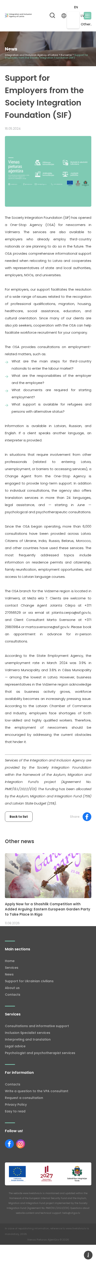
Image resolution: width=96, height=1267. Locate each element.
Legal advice (15, 1046)
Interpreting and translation (28, 1039)
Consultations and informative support (37, 1026)
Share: (75, 816)
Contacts (12, 994)
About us (12, 988)
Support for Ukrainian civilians (29, 981)
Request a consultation (24, 1098)
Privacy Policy (16, 1104)
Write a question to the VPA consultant (36, 1091)
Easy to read (15, 1111)
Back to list (19, 816)
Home (10, 961)
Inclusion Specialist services (27, 1032)
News (9, 974)
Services (11, 967)
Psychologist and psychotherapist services (40, 1053)
